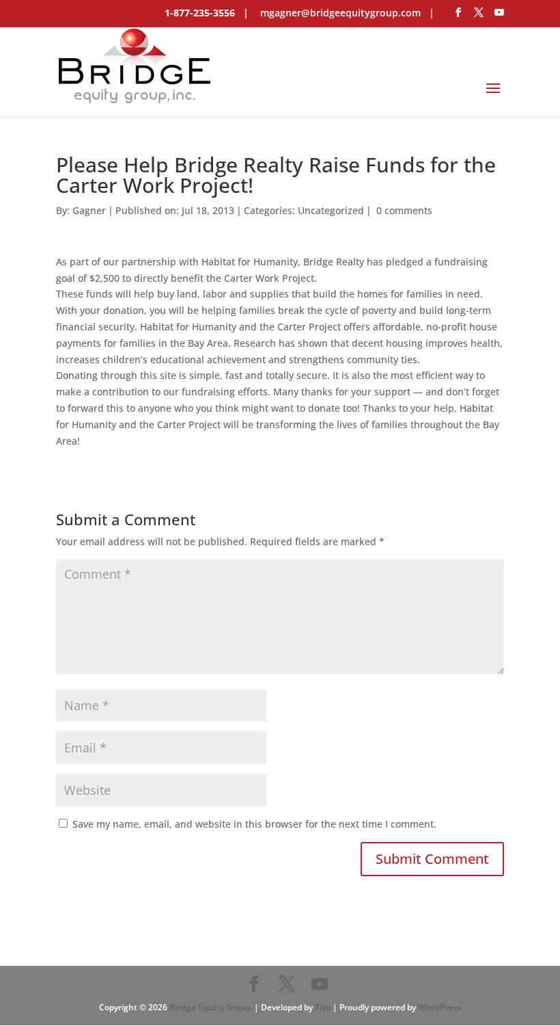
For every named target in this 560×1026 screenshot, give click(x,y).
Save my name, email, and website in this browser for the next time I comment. (254, 823)
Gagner (89, 210)
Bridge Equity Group (210, 1007)
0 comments (404, 210)
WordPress (440, 1007)
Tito (323, 1007)
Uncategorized (331, 210)
